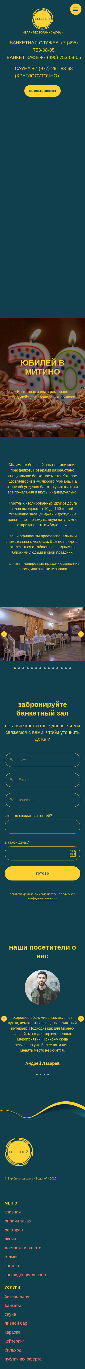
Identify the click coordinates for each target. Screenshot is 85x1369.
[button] (42, 91)
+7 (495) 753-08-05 (60, 57)
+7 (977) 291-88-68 (52, 68)
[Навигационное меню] (75, 9)
